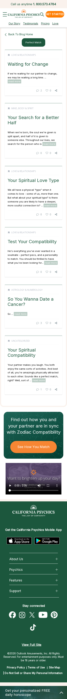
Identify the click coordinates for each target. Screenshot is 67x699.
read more (14, 81)
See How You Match (33, 447)
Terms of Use (36, 667)
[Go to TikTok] (34, 628)
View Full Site (31, 644)
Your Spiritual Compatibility (22, 352)
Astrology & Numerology (27, 289)
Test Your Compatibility (32, 241)
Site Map (54, 667)
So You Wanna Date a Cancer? (31, 301)
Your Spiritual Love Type (33, 180)
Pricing (45, 23)
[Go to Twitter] (32, 615)
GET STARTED (55, 14)
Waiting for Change (28, 64)
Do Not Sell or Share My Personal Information (34, 673)
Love (55, 23)
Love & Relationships (23, 55)
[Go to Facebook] (12, 615)
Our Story (14, 23)
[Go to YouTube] (43, 615)
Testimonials (30, 23)
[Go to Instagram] (22, 615)
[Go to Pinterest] (54, 615)
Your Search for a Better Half (33, 120)
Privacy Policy (16, 667)
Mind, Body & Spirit (22, 108)
